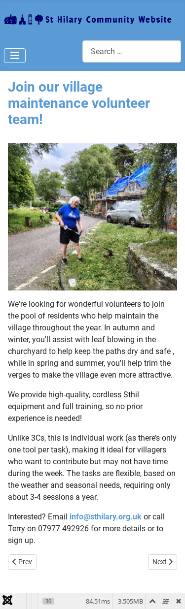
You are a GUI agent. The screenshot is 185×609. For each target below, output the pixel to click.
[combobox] (131, 51)
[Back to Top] (167, 590)
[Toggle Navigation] (15, 55)
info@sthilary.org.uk (106, 516)
